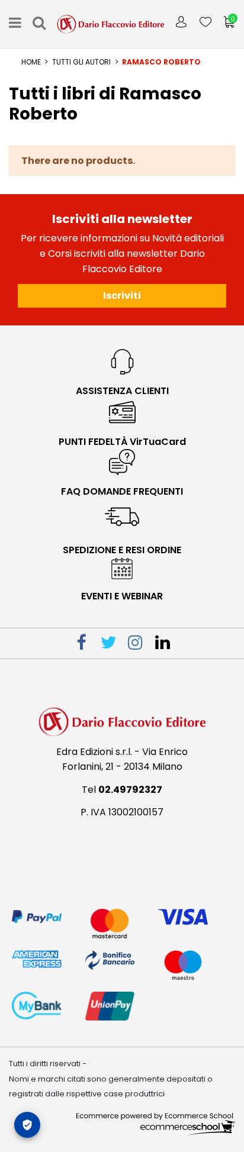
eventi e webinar (122, 596)
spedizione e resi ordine (122, 550)
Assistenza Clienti (122, 391)
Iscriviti (122, 295)
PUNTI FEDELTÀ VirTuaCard (122, 441)
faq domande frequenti (122, 491)
